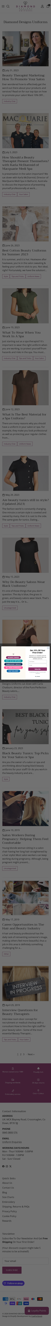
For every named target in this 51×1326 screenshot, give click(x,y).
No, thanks (37, 676)
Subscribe (38, 669)
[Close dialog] (48, 648)
